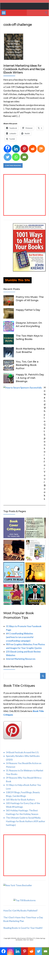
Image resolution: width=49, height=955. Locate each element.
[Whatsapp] (16, 157)
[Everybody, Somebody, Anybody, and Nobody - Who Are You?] (35, 528)
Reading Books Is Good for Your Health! (23, 928)
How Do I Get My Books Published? (20, 910)
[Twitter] (7, 157)
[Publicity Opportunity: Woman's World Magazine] (13, 595)
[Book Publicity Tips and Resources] (35, 595)
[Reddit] (33, 149)
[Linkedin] (16, 149)
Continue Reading (13, 165)
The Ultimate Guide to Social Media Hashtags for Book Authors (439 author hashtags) (25, 821)
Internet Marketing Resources (20, 658)
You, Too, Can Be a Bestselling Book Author (27, 365)
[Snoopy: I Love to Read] (13, 573)
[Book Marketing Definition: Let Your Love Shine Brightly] (35, 573)
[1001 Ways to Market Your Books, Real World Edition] (29, 270)
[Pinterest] (24, 149)
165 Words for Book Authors (20, 799)
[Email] (24, 157)
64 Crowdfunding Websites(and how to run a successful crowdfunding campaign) (19, 637)
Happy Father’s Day (28, 310)
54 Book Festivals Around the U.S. (22, 752)
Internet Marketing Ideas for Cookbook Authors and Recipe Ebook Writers (24, 69)
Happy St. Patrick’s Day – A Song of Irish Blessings (30, 378)
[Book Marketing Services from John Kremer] (13, 528)
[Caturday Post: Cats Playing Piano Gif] (13, 551)
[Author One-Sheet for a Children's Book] (35, 551)
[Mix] (41, 149)
